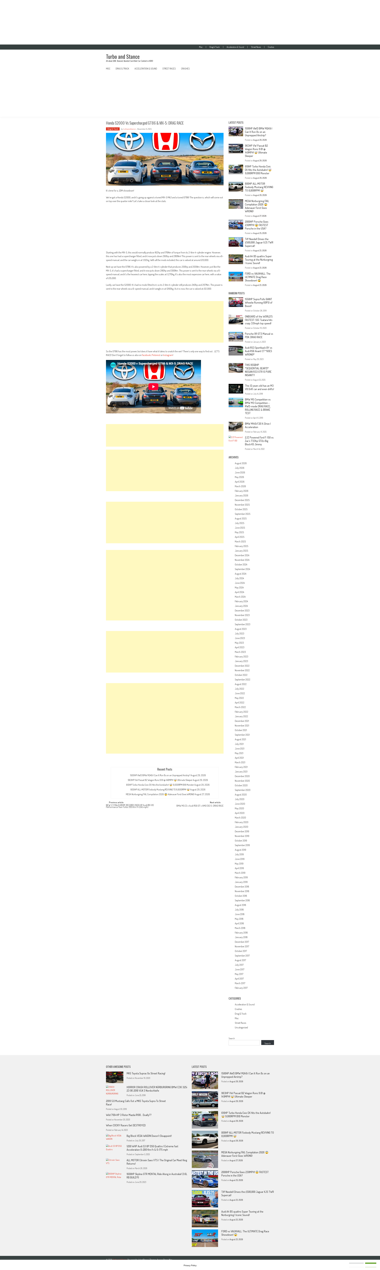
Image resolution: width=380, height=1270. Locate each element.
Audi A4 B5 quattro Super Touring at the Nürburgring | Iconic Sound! (259, 260)
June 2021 (239, 748)
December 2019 (242, 831)
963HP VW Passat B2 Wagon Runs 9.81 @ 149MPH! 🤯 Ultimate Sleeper (160, 780)
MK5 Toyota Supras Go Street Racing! (146, 1073)
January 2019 (241, 882)
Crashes (271, 47)
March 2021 (240, 762)
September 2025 (242, 513)
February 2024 (241, 601)
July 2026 (239, 467)
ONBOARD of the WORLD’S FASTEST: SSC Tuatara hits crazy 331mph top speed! (259, 320)
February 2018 (241, 932)
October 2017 (241, 951)
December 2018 (242, 886)
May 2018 (239, 918)
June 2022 (240, 693)
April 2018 (239, 923)
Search (232, 1038)
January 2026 (241, 495)
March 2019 (240, 872)
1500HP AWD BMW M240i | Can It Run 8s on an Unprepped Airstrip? (160, 775)
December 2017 (242, 941)
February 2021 (241, 766)
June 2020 (240, 803)
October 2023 (241, 619)
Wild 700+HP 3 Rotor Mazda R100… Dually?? (128, 1115)
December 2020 (242, 776)
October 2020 (241, 785)
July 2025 (239, 523)
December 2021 (242, 720)
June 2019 (239, 859)
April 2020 (239, 812)
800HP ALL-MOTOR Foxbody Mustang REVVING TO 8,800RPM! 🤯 (160, 789)
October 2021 (241, 730)
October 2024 (241, 564)
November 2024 (242, 559)
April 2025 (239, 536)
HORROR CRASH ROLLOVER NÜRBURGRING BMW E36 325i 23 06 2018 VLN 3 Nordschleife (157, 1088)
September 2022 (242, 679)
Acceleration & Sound (235, 47)
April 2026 (239, 481)
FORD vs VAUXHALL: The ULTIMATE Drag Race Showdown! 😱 (257, 277)
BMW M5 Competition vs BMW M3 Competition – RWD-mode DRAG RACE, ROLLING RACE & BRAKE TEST (258, 406)
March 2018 (240, 928)
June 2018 (239, 914)
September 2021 (242, 734)
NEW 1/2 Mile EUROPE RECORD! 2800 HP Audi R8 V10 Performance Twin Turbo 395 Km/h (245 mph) (130, 806)
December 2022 (242, 665)
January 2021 (241, 771)
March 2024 (240, 596)
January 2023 (241, 661)
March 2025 (240, 541)
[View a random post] (269, 68)
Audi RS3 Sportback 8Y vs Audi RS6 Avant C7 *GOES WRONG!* (258, 351)
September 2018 (242, 900)
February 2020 (241, 822)
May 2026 (239, 477)
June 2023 (240, 638)
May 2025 (239, 532)
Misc (200, 47)
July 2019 (239, 854)
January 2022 (241, 716)
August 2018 (240, 905)
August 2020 (241, 794)
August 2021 (240, 739)
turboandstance (129, 129)
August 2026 (241, 463)
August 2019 (240, 849)
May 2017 (239, 974)
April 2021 (239, 757)
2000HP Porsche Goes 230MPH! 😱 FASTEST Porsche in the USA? (256, 225)
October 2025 (241, 509)
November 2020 (242, 780)
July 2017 (239, 964)
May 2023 (239, 642)
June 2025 (240, 527)
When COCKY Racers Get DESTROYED (126, 1125)
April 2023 (239, 647)
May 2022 (239, 697)
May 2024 (239, 587)
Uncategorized (241, 1027)
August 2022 (241, 684)
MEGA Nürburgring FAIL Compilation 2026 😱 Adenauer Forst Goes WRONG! (160, 794)
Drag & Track (214, 47)
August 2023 (241, 628)
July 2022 (239, 688)
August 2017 (240, 960)
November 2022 (242, 670)
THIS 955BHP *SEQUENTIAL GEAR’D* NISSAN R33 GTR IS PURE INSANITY (258, 370)
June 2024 (240, 582)
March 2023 (240, 651)
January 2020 (241, 826)
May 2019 (239, 863)
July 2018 (239, 909)
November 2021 (242, 725)
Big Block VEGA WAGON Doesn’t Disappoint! (149, 1135)
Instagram (168, 355)
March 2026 (240, 486)
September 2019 (242, 845)
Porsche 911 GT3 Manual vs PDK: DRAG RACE (259, 335)
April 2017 (239, 978)
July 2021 (239, 743)
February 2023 (241, 656)
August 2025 (241, 518)
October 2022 (241, 674)
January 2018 (241, 937)
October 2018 (241, 895)
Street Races (256, 47)
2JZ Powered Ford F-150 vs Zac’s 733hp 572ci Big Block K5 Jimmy (259, 441)
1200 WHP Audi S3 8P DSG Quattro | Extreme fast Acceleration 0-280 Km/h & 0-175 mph (152, 1148)
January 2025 (241, 550)
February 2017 (241, 987)
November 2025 (242, 504)
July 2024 (239, 578)
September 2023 (242, 624)
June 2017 (239, 969)
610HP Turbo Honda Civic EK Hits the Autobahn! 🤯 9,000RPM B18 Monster (160, 784)
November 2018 (242, 891)
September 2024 (242, 569)
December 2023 (242, 610)
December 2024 (242, 555)
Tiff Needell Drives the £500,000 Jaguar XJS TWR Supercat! (259, 242)
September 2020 (242, 789)
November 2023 (242, 615)
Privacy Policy (190, 1265)
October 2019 (241, 840)
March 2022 (240, 707)
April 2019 (239, 868)
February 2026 (241, 490)
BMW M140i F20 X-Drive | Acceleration (258, 425)
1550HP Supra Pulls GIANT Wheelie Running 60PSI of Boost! (258, 302)
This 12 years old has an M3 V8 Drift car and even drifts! (259, 387)
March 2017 (240, 983)
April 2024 (239, 592)
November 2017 (242, 946)
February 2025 (241, 546)
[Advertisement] (190, 22)
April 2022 (239, 702)
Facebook (146, 355)
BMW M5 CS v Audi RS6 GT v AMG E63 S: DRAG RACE (200, 806)
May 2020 (239, 808)
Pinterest (156, 355)
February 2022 (241, 711)
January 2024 (241, 605)
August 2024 (240, 573)
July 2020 (239, 799)
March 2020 (240, 817)
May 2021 (239, 753)
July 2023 (239, 633)
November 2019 (242, 835)
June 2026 (240, 472)
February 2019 (241, 877)
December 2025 (242, 500)
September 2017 (242, 955)
